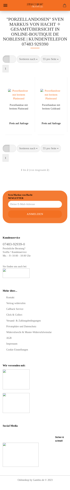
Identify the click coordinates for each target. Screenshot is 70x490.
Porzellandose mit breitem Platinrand (18, 107)
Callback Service (14, 309)
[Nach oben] (60, 484)
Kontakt (10, 297)
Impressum (11, 343)
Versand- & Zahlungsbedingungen (23, 320)
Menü (5, 5)
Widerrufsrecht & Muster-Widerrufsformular (29, 332)
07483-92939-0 (14, 244)
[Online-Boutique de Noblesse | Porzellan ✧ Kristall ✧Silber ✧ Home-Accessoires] (35, 5)
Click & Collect (14, 314)
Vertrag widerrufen (15, 303)
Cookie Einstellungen (17, 349)
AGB (8, 338)
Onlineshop (23, 480)
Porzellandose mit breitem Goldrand (51, 107)
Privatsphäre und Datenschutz (21, 326)
